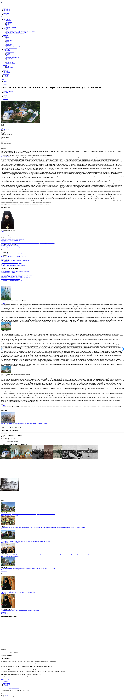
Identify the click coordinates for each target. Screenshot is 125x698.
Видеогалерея (9, 66)
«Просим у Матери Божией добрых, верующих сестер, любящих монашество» (20, 592)
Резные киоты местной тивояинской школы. (11, 280)
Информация (6, 9)
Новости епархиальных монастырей (15, 33)
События (8, 20)
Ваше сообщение (5, 654)
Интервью (8, 39)
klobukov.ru (3, 139)
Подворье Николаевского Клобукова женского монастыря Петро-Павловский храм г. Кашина (24, 423)
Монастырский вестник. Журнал (14, 46)
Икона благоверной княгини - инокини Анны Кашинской (15, 271)
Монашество (6, 50)
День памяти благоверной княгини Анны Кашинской (14, 253)
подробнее (3, 231)
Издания (8, 45)
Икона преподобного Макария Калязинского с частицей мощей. (16, 275)
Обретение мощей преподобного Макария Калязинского (15, 260)
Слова (7, 24)
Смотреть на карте (5, 129)
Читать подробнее (5, 156)
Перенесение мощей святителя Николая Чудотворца (13, 265)
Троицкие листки (10, 25)
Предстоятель (6, 19)
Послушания (9, 62)
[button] (123, 349)
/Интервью (3, 593)
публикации (6, 97)
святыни (5, 92)
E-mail (2, 651)
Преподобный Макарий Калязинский (10, 245)
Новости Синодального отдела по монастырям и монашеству (21, 31)
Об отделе (5, 8)
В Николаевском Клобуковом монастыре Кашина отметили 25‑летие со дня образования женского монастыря (28, 514)
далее (6, 695)
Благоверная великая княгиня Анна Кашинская (12, 239)
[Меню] (1, 2)
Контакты (5, 14)
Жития (8, 54)
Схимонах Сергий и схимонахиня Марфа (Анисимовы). (14, 247)
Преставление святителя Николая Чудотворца (12, 263)
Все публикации (5, 613)
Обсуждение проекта (11, 48)
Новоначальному (10, 52)
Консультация (9, 59)
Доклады (8, 23)
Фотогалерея (9, 67)
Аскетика (8, 53)
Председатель (6, 10)
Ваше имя (3, 648)
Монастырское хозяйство (12, 57)
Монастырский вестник (6, 17)
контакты (5, 99)
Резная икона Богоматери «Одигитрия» (10, 279)
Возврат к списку (5, 679)
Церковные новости (11, 29)
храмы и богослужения (9, 93)
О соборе (3, 303)
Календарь (6, 13)
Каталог (5, 84)
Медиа (5, 65)
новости (5, 96)
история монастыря (8, 91)
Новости (5, 28)
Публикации (6, 36)
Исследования (9, 58)
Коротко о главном (11, 27)
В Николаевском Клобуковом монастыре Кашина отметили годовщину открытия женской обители (25, 541)
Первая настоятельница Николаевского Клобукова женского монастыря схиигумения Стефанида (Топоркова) (28, 243)
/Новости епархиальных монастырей (10, 515)
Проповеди (9, 22)
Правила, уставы (10, 63)
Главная (5, 81)
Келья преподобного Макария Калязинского (11, 276)
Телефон (3, 649)
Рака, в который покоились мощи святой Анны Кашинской (15, 277)
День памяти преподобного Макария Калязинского (13, 256)
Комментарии (9, 40)
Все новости (4, 571)
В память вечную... (11, 55)
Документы (6, 11)
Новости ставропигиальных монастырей (16, 32)
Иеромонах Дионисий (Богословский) (10, 240)
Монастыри (6, 49)
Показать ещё (4, 241)
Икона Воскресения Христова (8, 272)
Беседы (8, 41)
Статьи (8, 37)
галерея (5, 95)
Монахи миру (9, 61)
